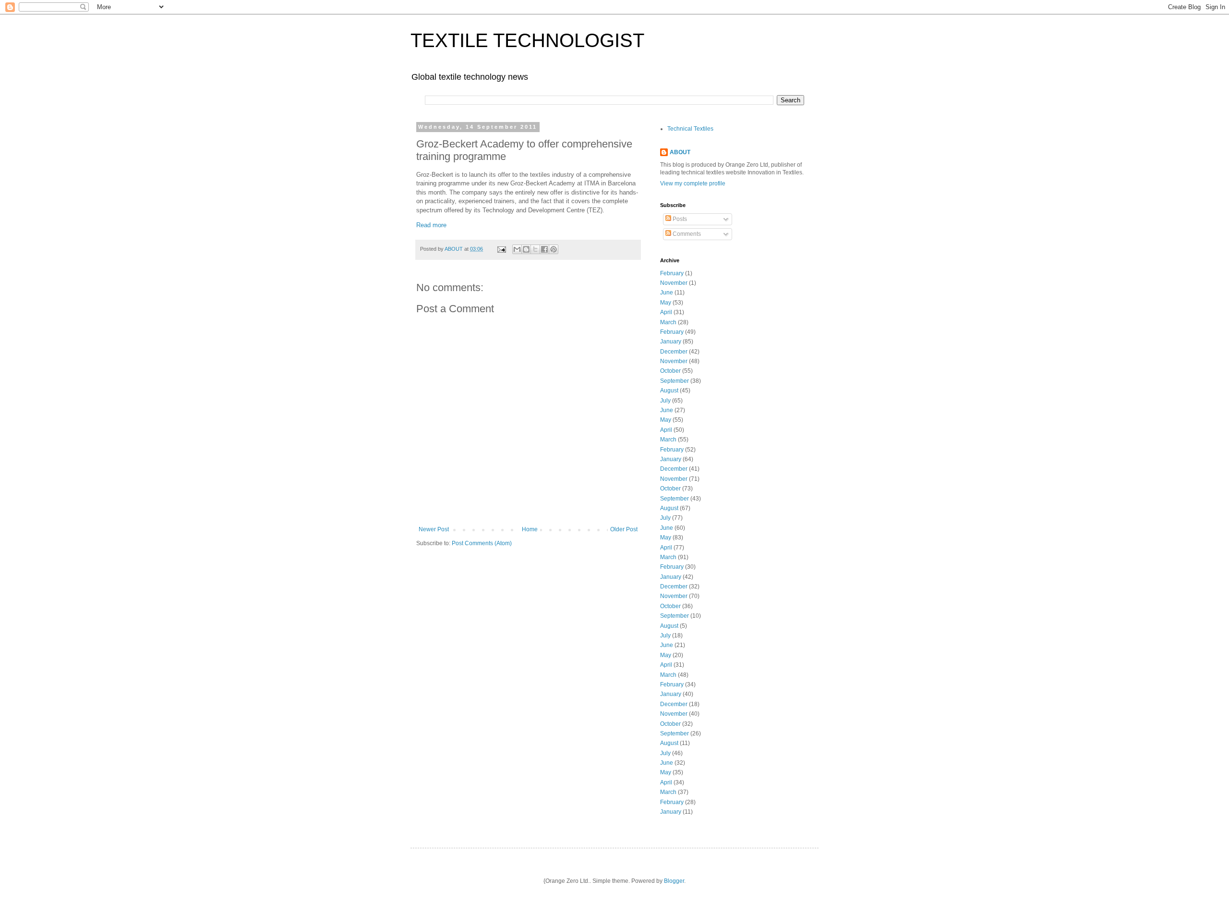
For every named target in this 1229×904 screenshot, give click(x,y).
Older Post (624, 529)
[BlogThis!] (526, 249)
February (672, 273)
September (674, 381)
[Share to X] (535, 249)
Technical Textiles (690, 128)
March (668, 322)
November (673, 283)
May (665, 302)
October (670, 370)
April (666, 312)
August (669, 390)
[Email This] (517, 249)
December (673, 351)
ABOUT (680, 152)
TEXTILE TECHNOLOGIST (527, 40)
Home (530, 529)
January (670, 341)
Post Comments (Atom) (482, 543)
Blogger (674, 881)
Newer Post (434, 529)
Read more (431, 225)
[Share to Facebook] (544, 249)
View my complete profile (692, 183)
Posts (679, 219)
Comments (686, 234)
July (665, 400)
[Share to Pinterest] (553, 249)
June (666, 292)
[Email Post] (501, 249)
